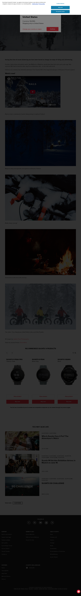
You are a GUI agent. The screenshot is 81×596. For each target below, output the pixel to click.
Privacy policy (41, 4)
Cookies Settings (60, 3)
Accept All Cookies (60, 11)
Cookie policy (35, 4)
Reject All (60, 7)
